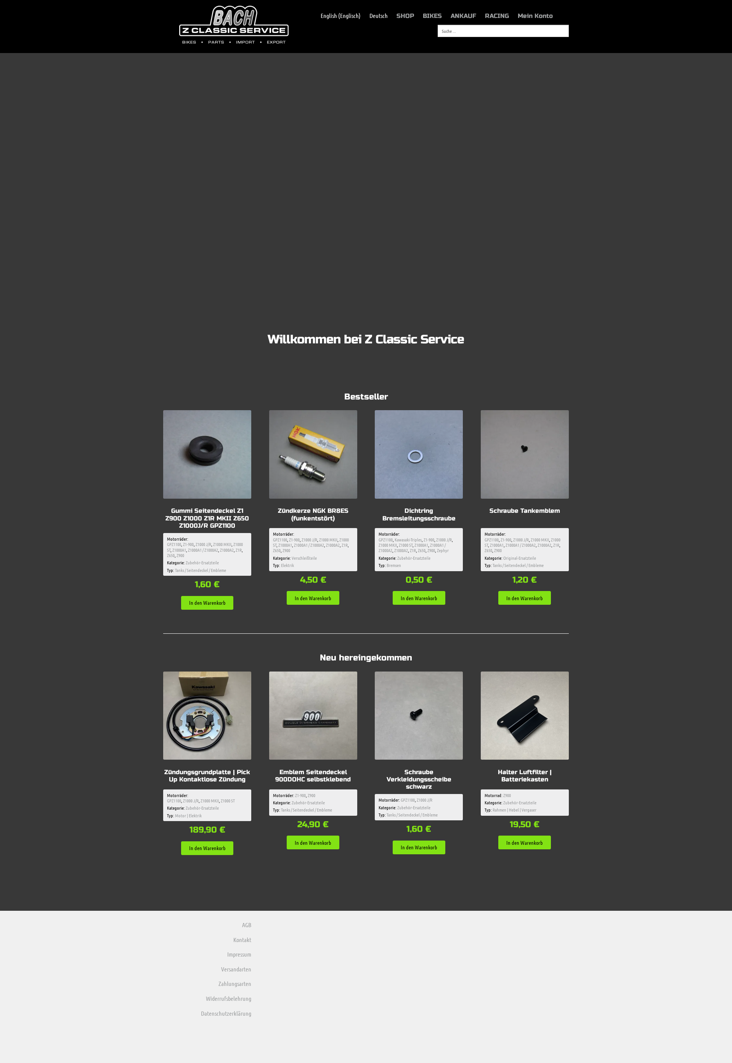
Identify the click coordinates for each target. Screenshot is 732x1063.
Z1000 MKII (222, 544)
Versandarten (236, 969)
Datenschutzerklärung (226, 1013)
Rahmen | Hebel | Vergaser (514, 810)
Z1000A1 (179, 550)
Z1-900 (188, 544)
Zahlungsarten (234, 983)
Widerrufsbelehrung (228, 998)
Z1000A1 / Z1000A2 (203, 550)
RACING (497, 15)
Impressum (239, 954)
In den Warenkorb (207, 602)
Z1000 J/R (203, 544)
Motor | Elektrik (188, 815)
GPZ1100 (174, 544)
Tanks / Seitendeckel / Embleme (200, 570)
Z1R (239, 550)
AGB (246, 924)
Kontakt (242, 939)
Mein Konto (535, 15)
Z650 (171, 555)
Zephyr (443, 550)
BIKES (432, 15)
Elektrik (287, 565)
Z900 (180, 555)
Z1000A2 (227, 550)
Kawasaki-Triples (408, 539)
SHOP (405, 15)
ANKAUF (463, 15)
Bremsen (394, 565)
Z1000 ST (406, 545)
